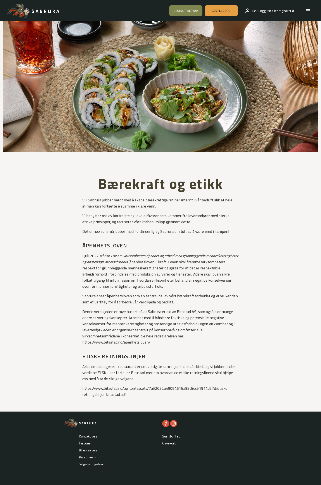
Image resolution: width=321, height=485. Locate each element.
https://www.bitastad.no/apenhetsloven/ (116, 342)
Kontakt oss (88, 436)
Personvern (87, 457)
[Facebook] (165, 423)
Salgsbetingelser (91, 464)
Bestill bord (221, 10)
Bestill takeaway (186, 10)
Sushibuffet (171, 436)
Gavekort (169, 443)
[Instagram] (173, 423)
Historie (85, 443)
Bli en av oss (88, 450)
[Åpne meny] (308, 10)
